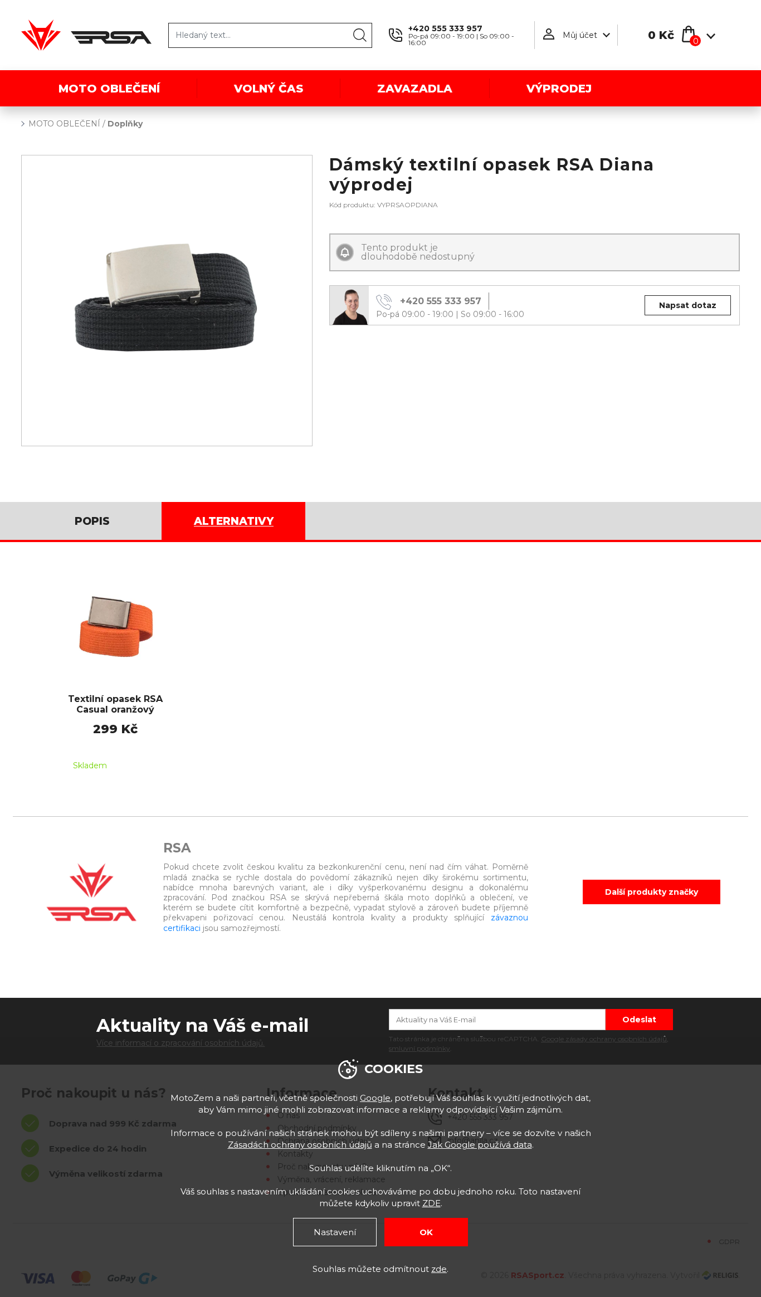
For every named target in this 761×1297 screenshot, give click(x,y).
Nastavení (335, 1232)
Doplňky (125, 124)
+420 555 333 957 (445, 28)
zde (439, 1269)
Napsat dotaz (687, 305)
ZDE (431, 1203)
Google (375, 1098)
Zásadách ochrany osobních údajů (300, 1144)
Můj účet (580, 35)
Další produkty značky (651, 892)
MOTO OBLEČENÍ (64, 124)
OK (426, 1232)
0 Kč (661, 35)
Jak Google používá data (480, 1144)
